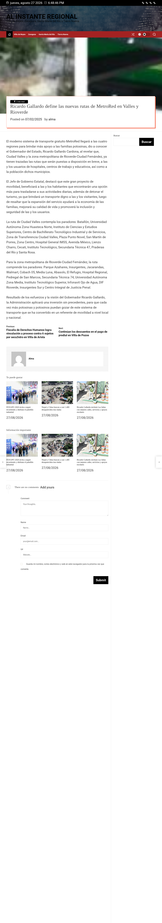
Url (22, 549)
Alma (31, 358)
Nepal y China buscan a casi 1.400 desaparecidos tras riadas (55, 461)
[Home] (9, 34)
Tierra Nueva (63, 34)
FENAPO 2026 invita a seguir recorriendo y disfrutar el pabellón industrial (19, 409)
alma (52, 119)
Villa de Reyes (19, 34)
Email (23, 536)
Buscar (117, 135)
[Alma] (18, 359)
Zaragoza (32, 34)
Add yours (47, 487)
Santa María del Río (47, 34)
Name (23, 522)
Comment (25, 498)
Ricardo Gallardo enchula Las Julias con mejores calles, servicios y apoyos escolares (92, 409)
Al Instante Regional (41, 16)
